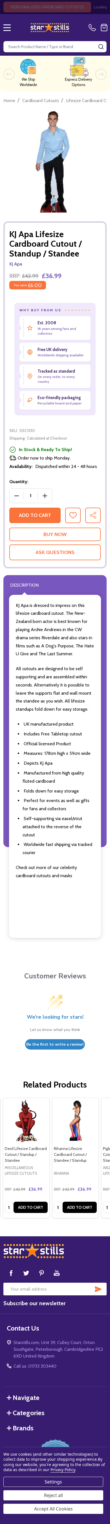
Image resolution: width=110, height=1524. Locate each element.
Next (101, 74)
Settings (53, 1482)
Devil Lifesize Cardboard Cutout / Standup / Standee (26, 1154)
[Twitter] (26, 1273)
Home (9, 100)
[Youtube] (56, 1273)
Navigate (26, 1398)
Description (24, 585)
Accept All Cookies (53, 1509)
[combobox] (55, 46)
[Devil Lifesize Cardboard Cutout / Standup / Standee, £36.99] (26, 1121)
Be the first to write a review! (55, 1044)
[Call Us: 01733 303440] (93, 27)
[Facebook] (11, 1273)
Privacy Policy (62, 1469)
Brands (23, 1428)
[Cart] (104, 27)
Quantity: (18, 481)
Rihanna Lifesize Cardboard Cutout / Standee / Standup (70, 1154)
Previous (9, 74)
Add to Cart (35, 515)
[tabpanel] (26, 1158)
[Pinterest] (41, 1273)
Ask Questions (55, 552)
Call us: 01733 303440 (35, 1366)
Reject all (53, 1495)
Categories (29, 1413)
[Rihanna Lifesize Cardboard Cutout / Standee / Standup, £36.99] (75, 1121)
